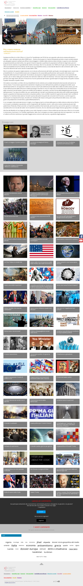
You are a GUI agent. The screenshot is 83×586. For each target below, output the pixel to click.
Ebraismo (40, 15)
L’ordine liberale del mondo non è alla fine (14, 401)
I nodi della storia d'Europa (63, 7)
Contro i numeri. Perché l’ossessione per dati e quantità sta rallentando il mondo (68, 493)
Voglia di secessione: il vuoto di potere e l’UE (13, 378)
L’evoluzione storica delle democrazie (38, 401)
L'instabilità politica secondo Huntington (39, 240)
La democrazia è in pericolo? (65, 400)
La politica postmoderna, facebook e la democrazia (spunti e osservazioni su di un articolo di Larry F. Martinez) (41, 286)
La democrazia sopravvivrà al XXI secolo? (40, 216)
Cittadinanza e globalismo (64, 354)
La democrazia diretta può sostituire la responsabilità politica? (68, 332)
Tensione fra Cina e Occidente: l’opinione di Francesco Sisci (66, 143)
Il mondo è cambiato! (10, 423)
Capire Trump (34, 492)
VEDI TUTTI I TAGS (41, 556)
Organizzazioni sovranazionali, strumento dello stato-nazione (39, 378)
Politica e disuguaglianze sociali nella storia (39, 332)
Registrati (41, 520)
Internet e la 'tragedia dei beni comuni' (66, 309)
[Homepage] (4, 15)
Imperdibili (45, 15)
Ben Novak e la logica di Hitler (39, 469)
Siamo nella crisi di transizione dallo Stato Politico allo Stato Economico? (41, 263)
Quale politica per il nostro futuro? (40, 423)
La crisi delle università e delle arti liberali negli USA (67, 470)
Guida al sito (16, 7)
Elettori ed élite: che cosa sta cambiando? (12, 309)
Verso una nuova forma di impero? (67, 285)
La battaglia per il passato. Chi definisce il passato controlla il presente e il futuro (66, 424)
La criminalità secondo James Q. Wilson (66, 193)
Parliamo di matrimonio (11, 446)
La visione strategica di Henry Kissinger (39, 143)
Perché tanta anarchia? (11, 216)
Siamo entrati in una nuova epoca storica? (67, 263)
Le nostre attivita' (67, 573)
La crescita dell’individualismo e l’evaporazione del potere (66, 216)
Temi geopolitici (51, 7)
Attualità (17, 12)
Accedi (41, 511)
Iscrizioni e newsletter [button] (25, 7)
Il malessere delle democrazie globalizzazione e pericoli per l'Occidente (39, 194)
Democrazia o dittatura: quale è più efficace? (41, 309)
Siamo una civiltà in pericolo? (13, 285)
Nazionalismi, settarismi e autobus (67, 239)
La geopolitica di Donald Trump (66, 446)
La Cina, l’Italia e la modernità (13, 262)
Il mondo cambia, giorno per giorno (41, 446)
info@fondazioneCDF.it (10, 582)
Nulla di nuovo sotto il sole (12, 492)
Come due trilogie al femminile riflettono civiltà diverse (13, 166)
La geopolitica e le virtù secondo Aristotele (14, 470)
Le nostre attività (24, 15)
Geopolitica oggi (37, 7)
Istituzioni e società (9, 12)
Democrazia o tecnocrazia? (12, 331)
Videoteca (50, 15)
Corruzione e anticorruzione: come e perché (15, 240)
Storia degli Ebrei (33, 15)
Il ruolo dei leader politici (64, 377)
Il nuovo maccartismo (10, 354)
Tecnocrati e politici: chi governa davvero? (40, 355)
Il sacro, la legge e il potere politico (14, 142)
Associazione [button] (8, 7)
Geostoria (44, 7)
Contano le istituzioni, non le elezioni (13, 193)
